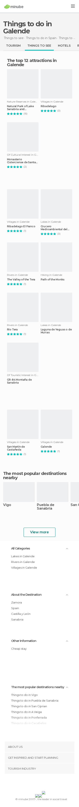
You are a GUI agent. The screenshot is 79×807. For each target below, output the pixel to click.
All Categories (20, 548)
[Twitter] (38, 783)
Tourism (13, 45)
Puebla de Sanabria (45, 506)
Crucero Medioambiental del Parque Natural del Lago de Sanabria (54, 228)
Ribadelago (48, 106)
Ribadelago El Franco (21, 226)
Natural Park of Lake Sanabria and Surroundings (20, 108)
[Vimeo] (44, 783)
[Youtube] (49, 783)
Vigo (7, 505)
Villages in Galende (24, 567)
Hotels (64, 45)
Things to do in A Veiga (26, 712)
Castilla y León (21, 613)
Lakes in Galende (23, 556)
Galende (46, 446)
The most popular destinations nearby (35, 475)
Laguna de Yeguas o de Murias (56, 331)
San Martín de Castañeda (16, 448)
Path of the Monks (53, 279)
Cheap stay (19, 648)
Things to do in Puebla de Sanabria (34, 700)
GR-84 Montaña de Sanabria (19, 381)
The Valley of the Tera (21, 279)
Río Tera (12, 329)
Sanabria (17, 619)
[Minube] (13, 6)
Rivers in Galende (23, 562)
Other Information (23, 641)
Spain (15, 608)
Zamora (16, 602)
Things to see (39, 45)
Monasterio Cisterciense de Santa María (21, 161)
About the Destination (26, 595)
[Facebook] (33, 783)
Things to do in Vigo (24, 695)
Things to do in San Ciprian (29, 706)
